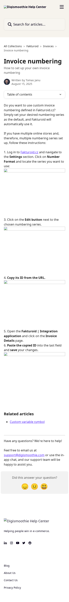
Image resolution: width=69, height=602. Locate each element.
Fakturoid (32, 46)
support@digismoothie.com (24, 455)
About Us (10, 573)
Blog (7, 565)
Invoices (48, 46)
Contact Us (11, 580)
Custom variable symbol (27, 422)
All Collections (13, 46)
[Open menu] (61, 7)
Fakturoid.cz (29, 152)
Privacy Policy (12, 587)
